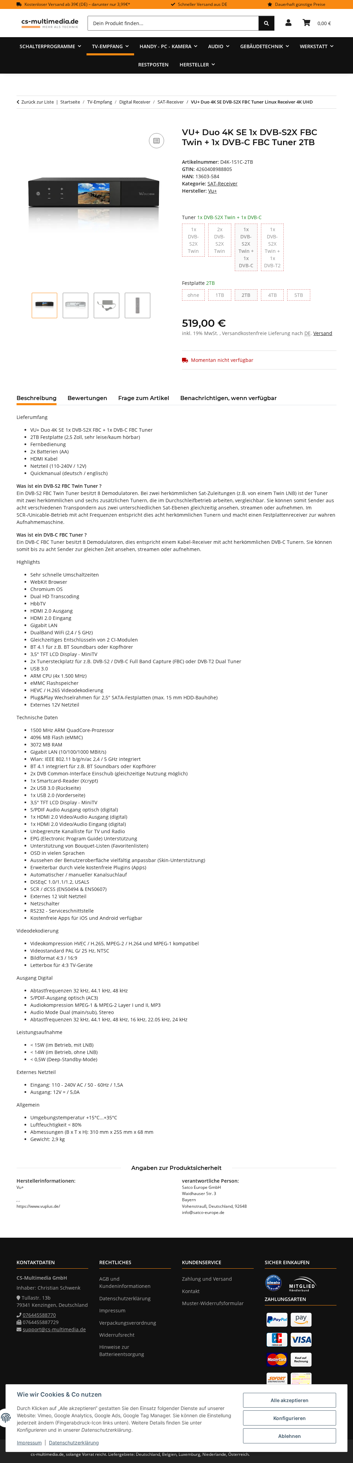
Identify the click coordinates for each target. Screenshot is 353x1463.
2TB (250, 294)
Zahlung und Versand (207, 1279)
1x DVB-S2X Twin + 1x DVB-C (248, 247)
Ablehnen (289, 1436)
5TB (302, 294)
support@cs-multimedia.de (54, 1329)
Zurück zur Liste (37, 102)
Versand (322, 333)
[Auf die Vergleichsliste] (156, 140)
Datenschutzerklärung (74, 1442)
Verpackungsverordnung (127, 1323)
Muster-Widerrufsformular (213, 1303)
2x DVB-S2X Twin (222, 240)
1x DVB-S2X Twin (196, 240)
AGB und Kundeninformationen (125, 1282)
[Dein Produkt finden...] (266, 23)
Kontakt (191, 1291)
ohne (196, 294)
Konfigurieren (289, 1418)
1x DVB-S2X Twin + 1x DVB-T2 (274, 247)
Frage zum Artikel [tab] (143, 398)
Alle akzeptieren (290, 1400)
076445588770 (39, 1315)
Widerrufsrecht (116, 1335)
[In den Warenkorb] (22, 124)
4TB (276, 294)
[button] (288, 23)
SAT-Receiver (223, 183)
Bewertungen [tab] (87, 398)
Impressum (29, 1442)
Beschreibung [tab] (37, 398)
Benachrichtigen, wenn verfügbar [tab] (228, 398)
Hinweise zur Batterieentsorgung (121, 1350)
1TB (223, 294)
